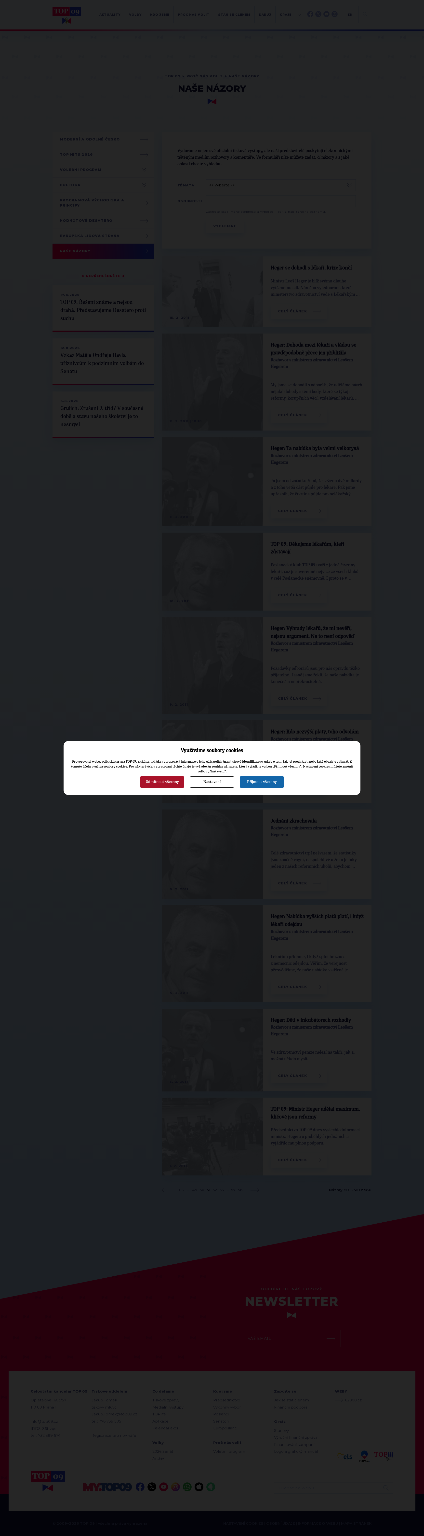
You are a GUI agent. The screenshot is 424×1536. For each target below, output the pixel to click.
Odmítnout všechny (162, 782)
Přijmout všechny (262, 782)
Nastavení (212, 782)
